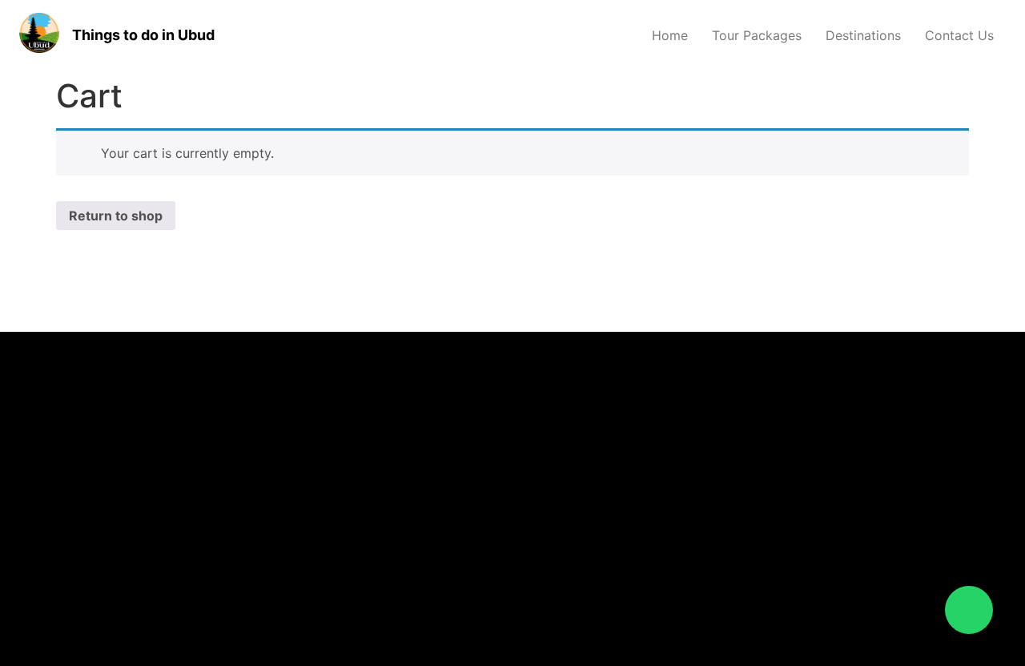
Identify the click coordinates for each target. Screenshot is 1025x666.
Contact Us (959, 35)
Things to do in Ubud (143, 34)
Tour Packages (757, 35)
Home (670, 35)
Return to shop (116, 216)
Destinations (863, 35)
